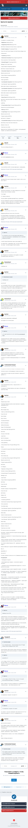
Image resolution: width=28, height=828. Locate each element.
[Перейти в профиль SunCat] (2, 37)
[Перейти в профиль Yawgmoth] (2, 638)
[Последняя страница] (26, 31)
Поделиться (7, 787)
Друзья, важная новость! (13, 1)
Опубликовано (10, 37)
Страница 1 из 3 (14, 31)
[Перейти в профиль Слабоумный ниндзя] (2, 365)
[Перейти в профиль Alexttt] (2, 143)
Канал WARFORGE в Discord (8, 807)
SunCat (5, 25)
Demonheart (7, 262)
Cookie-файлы (14, 823)
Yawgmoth (7, 637)
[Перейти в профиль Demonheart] (2, 263)
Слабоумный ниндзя (10, 364)
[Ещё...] (25, 37)
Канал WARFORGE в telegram (8, 803)
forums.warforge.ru (14, 824)
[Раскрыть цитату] (3, 232)
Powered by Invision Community (14, 826)
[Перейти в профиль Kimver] (2, 153)
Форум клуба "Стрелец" (13, 26)
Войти (14, 780)
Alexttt (6, 143)
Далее (23, 31)
